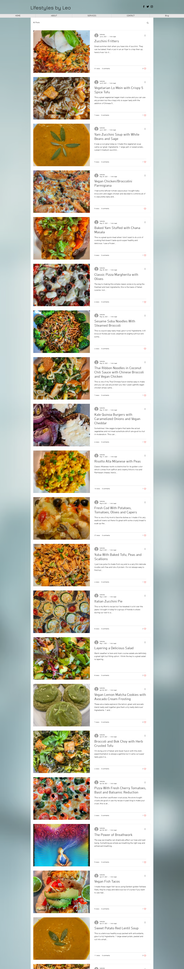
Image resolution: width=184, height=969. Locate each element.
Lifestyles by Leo (50, 8)
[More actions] (145, 35)
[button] (147, 23)
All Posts (36, 23)
